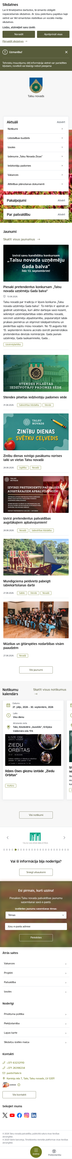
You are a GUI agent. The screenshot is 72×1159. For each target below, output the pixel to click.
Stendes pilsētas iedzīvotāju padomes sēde (35, 397)
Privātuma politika (14, 1014)
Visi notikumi (36, 815)
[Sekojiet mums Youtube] (12, 1115)
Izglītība (22, 467)
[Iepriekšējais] (8, 837)
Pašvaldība (10, 982)
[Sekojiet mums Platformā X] (5, 1115)
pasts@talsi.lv (14, 1073)
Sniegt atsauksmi (36, 872)
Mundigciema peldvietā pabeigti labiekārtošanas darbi (27, 583)
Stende (48, 405)
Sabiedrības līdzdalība (29, 405)
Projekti (8, 972)
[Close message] (66, 52)
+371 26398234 (16, 1067)
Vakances (9, 963)
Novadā (35, 467)
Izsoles (8, 991)
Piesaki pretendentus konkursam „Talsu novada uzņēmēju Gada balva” (32, 289)
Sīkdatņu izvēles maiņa (16, 1042)
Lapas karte (10, 1032)
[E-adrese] (9, 1085)
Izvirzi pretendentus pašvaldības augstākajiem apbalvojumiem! (27, 520)
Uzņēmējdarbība (13, 344)
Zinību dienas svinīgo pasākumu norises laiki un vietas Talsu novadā (32, 458)
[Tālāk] (64, 837)
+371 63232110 (15, 1062)
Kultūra (10, 785)
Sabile (22, 593)
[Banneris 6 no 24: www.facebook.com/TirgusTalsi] (36, 837)
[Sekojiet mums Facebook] (19, 1115)
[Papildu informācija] (19, 1085)
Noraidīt (18, 34)
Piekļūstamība (12, 1023)
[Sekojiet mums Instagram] (26, 1115)
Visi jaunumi (36, 669)
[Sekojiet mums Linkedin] (33, 1115)
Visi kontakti (19, 1094)
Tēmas (11, 915)
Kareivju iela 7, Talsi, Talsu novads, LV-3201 (31, 1078)
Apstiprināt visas (53, 34)
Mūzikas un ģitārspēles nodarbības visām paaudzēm (33, 646)
